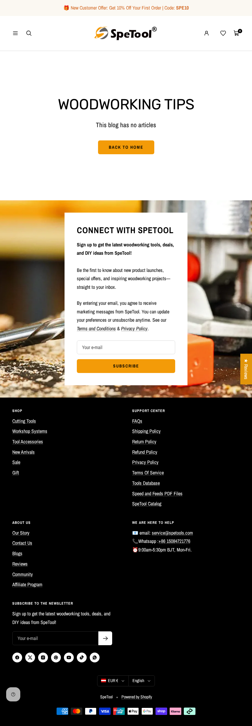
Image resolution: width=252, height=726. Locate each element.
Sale (16, 462)
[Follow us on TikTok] (82, 657)
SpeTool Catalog (146, 503)
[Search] (29, 33)
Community (22, 574)
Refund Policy (144, 452)
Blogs (17, 553)
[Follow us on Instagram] (43, 657)
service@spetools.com (172, 532)
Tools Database (146, 483)
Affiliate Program (27, 584)
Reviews (20, 563)
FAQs (137, 421)
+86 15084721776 (174, 541)
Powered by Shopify (136, 697)
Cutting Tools (24, 421)
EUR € (113, 680)
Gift (15, 472)
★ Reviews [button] (246, 369)
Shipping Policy (146, 431)
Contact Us (22, 543)
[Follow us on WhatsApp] (95, 657)
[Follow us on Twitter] (30, 657)
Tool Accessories (27, 441)
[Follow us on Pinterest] (56, 657)
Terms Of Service (148, 472)
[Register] (105, 638)
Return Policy (144, 441)
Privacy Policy (145, 462)
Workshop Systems (29, 431)
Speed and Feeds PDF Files (157, 493)
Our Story (21, 532)
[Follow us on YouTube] (69, 657)
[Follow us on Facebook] (17, 657)
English (138, 680)
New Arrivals (23, 452)
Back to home (126, 147)
